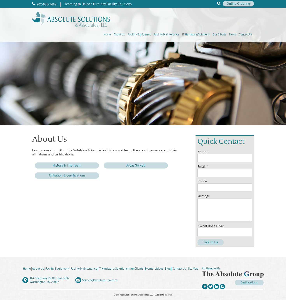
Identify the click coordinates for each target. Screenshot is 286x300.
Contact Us (245, 35)
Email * (202, 166)
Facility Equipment (139, 35)
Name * (202, 151)
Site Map (192, 268)
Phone (202, 181)
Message (203, 196)
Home (107, 35)
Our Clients (219, 35)
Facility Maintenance (166, 35)
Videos (159, 268)
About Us (119, 35)
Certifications (249, 282)
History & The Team (67, 165)
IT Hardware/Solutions (196, 35)
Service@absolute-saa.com (99, 280)
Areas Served (135, 165)
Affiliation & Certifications (67, 175)
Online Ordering (238, 3)
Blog (168, 268)
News (232, 35)
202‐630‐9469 (46, 4)
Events (149, 268)
